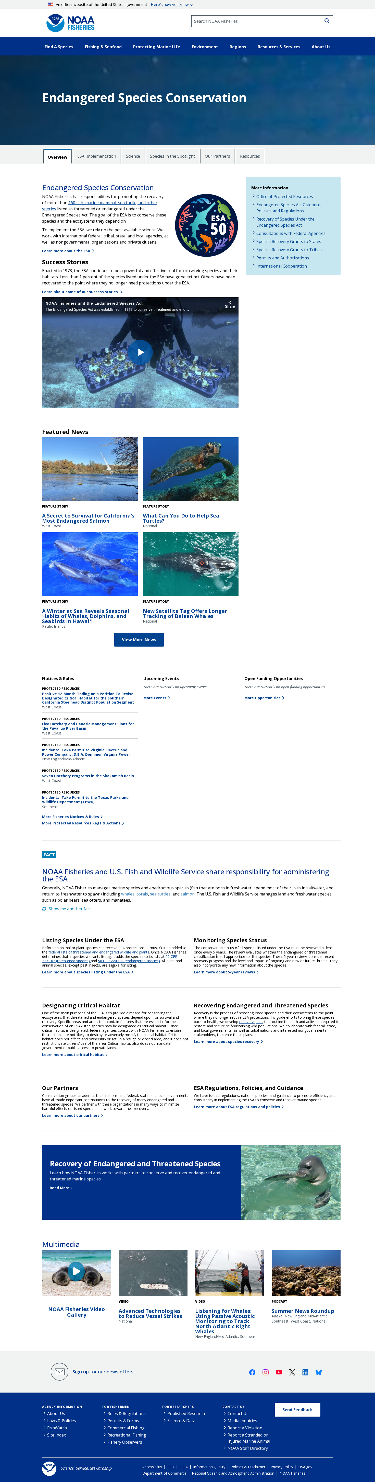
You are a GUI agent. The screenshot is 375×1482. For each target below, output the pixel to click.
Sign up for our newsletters (102, 1372)
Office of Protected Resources (284, 196)
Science (133, 156)
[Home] (69, 21)
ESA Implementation (96, 156)
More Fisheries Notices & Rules (70, 816)
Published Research (186, 1413)
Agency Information (62, 1407)
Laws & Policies (61, 1420)
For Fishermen (116, 1407)
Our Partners (217, 156)
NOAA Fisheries (292, 1473)
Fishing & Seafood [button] (103, 47)
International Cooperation (281, 266)
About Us (56, 1413)
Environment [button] (205, 47)
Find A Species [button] (59, 47)
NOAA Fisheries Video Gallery (76, 1312)
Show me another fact (70, 909)
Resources (250, 156)
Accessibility (152, 1466)
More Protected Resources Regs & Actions (81, 823)
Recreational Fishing (126, 1435)
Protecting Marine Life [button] (156, 47)
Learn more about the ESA (66, 250)
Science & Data (181, 1420)
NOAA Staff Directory (248, 1448)
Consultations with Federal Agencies (291, 233)
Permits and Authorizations (282, 258)
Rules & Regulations (126, 1413)
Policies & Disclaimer (248, 1466)
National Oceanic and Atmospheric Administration (233, 1473)
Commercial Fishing (126, 1428)
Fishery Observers (124, 1442)
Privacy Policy (282, 1466)
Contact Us (233, 1407)
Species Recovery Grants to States (288, 241)
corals (142, 894)
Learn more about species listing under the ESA (86, 972)
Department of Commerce (164, 1473)
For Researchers (178, 1407)
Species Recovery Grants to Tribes (289, 249)
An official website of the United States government (122, 4)
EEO (170, 1466)
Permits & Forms (123, 1420)
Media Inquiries (242, 1420)
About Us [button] (321, 47)
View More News (139, 639)
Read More (59, 1187)
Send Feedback (297, 1409)
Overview (57, 157)
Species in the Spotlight (172, 156)
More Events (154, 697)
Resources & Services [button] (279, 47)
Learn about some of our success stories (80, 291)
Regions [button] (238, 47)
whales (127, 894)
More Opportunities (262, 697)
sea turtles (160, 894)
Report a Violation (245, 1428)
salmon (188, 894)
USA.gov (305, 1466)
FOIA (184, 1466)
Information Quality (209, 1466)
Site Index (56, 1435)
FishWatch (57, 1428)
